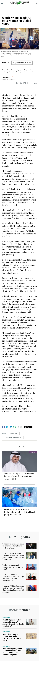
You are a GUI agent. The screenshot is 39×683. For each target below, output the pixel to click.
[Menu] (2, 3)
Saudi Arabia (13, 433)
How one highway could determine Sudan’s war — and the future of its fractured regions (12, 652)
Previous (2, 38)
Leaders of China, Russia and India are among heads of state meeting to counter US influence (13, 589)
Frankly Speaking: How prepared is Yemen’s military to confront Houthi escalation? (13, 623)
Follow (29, 427)
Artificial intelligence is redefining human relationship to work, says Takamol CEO (19, 476)
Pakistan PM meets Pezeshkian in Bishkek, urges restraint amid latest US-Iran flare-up (13, 577)
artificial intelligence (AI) (13, 437)
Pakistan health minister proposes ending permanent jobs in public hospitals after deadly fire (13, 556)
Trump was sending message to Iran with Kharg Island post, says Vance (13, 546)
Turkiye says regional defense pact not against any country (13, 567)
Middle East (6, 617)
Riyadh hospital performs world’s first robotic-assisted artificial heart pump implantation (19, 512)
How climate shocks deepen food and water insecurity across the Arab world (12, 637)
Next (36, 38)
